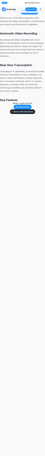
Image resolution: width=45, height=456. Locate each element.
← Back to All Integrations (22, 112)
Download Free (33, 3)
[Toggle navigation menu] (40, 9)
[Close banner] (41, 2)
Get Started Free (23, 107)
